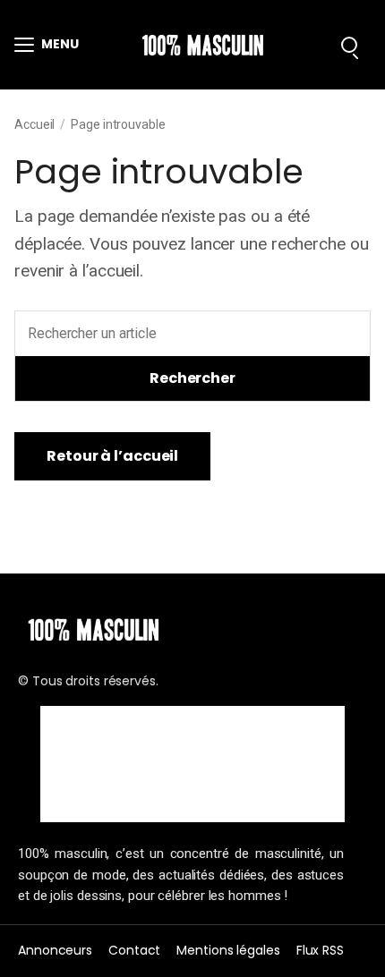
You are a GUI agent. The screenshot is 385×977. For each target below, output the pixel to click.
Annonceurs (55, 950)
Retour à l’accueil (112, 456)
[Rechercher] (349, 45)
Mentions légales (227, 950)
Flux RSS (320, 950)
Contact (134, 950)
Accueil (34, 124)
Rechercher (192, 378)
